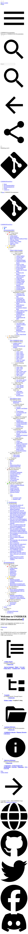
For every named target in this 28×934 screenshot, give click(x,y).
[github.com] (14, 857)
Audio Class (16, 390)
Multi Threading (17, 384)
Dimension (21, 767)
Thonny (23, 668)
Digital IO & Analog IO (19, 418)
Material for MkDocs (11, 802)
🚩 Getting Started (11, 234)
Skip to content (4, 2)
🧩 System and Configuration (14, 483)
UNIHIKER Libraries (10, 732)
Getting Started (8, 661)
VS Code (22, 667)
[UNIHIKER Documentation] (2, 4)
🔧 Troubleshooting (12, 503)
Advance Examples (18, 321)
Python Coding (8, 700)
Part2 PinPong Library (15, 400)
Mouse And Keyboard (18, 378)
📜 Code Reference (12, 588)
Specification (7, 767)
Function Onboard (17, 405)
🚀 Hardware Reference (13, 469)
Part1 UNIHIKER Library (16, 341)
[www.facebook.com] (14, 911)
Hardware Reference (9, 760)
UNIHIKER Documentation (11, 192)
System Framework (17, 765)
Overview (14, 767)
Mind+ (16, 667)
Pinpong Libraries (21, 732)
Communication (17, 429)
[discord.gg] (14, 932)
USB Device (7, 733)
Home (5, 184)
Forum (5, 188)
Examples (6, 695)
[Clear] (1, 146)
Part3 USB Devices (15, 453)
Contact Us (6, 189)
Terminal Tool (16, 668)
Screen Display (17, 350)
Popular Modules (17, 439)
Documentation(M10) (9, 185)
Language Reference (9, 727)
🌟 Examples (10, 247)
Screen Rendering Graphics (20, 365)
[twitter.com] (14, 884)
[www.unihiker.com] (14, 829)
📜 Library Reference (12, 337)
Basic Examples (17, 254)
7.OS (11, 496)
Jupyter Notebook (9, 667)
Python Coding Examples (16, 251)
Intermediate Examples (18, 292)
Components (7, 765)
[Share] (14, 145)
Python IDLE (7, 668)
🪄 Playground (10, 459)
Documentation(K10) (9, 187)
